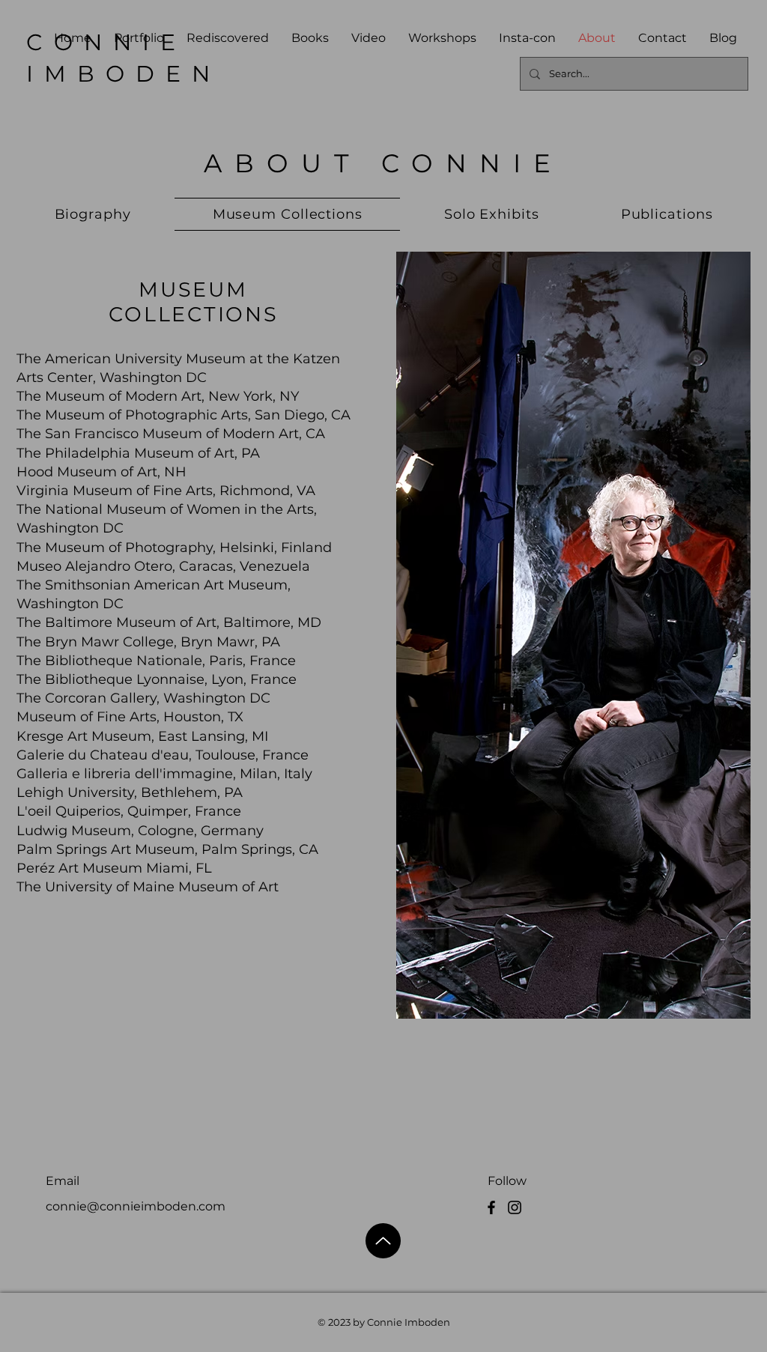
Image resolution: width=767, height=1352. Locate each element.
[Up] (383, 1240)
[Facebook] (491, 1207)
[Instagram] (515, 1207)
